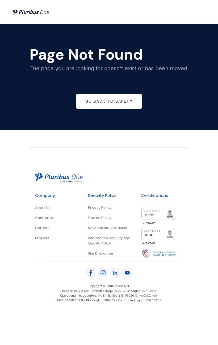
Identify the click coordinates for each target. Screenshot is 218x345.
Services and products (107, 227)
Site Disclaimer (101, 253)
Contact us (44, 217)
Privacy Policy (99, 207)
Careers (42, 227)
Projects (42, 237)
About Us (43, 207)
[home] (31, 12)
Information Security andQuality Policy (109, 240)
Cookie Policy (99, 217)
